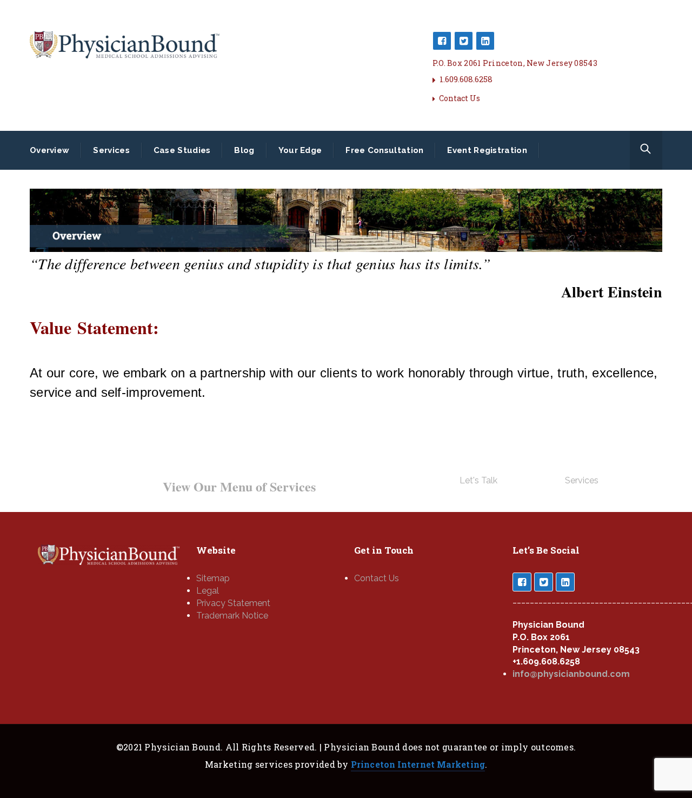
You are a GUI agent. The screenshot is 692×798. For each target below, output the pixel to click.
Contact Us (459, 98)
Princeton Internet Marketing (418, 764)
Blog (244, 150)
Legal (207, 591)
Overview (49, 150)
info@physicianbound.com (571, 674)
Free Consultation (384, 150)
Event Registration (487, 150)
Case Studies (182, 150)
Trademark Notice (232, 615)
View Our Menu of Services (239, 486)
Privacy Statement (233, 603)
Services (111, 150)
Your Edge (300, 150)
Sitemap (213, 578)
